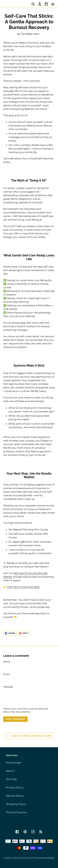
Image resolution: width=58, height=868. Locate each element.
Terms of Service (16, 812)
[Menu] (53, 3)
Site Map (11, 779)
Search (10, 770)
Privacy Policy (14, 787)
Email (6, 674)
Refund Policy (14, 795)
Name (6, 661)
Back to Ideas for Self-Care (31, 736)
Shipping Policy (16, 804)
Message (8, 686)
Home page (13, 762)
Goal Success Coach (22, 857)
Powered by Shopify (43, 857)
